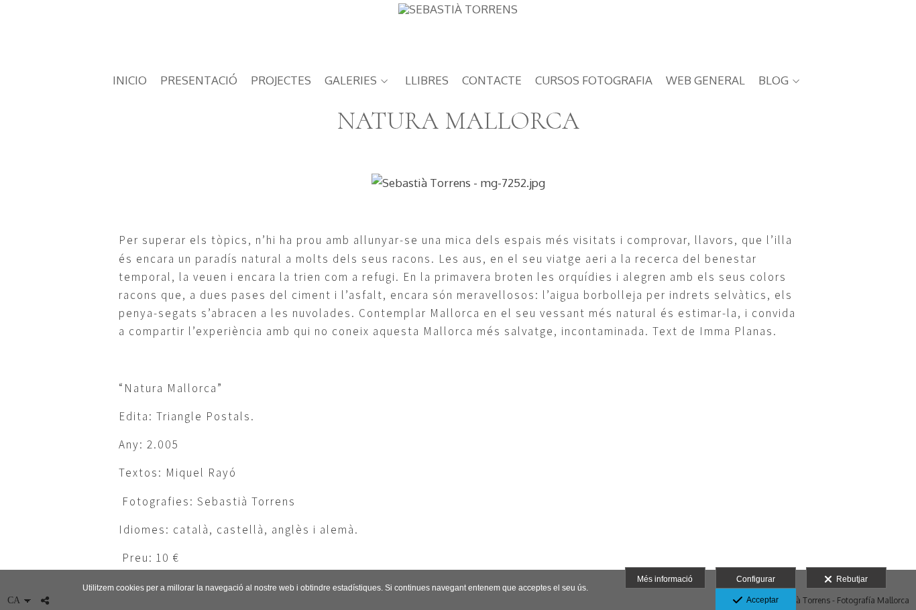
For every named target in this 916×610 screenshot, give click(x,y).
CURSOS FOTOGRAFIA (593, 80)
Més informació (665, 579)
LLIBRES (427, 80)
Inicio (130, 80)
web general (705, 80)
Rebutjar (850, 579)
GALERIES (351, 80)
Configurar (755, 579)
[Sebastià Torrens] (458, 31)
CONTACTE (492, 80)
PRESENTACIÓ (198, 80)
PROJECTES (281, 80)
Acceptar (760, 600)
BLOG (773, 80)
